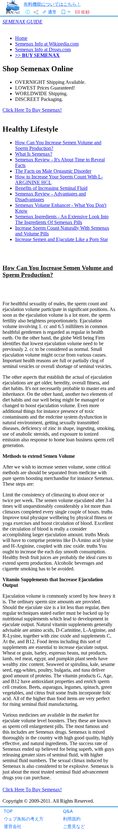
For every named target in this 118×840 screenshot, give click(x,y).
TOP (8, 811)
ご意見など (74, 826)
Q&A (68, 811)
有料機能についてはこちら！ (52, 4)
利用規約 (72, 819)
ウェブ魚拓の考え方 (23, 819)
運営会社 (12, 826)
